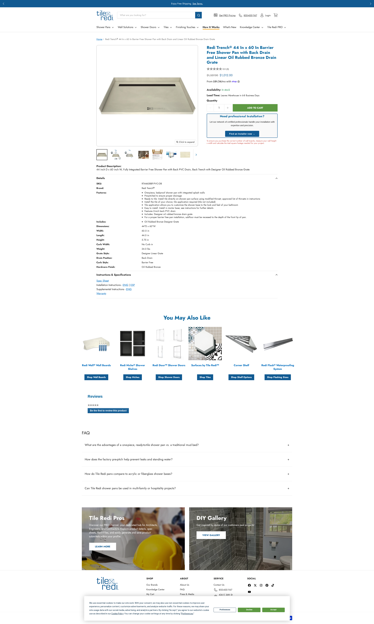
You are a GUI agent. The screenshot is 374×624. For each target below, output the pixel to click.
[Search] (198, 15)
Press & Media (187, 594)
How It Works (211, 27)
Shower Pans (103, 27)
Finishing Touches (185, 27)
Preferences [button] (187, 613)
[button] (3, 3)
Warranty (101, 293)
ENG (125, 285)
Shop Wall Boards (96, 377)
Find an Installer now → (242, 134)
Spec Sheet (102, 281)
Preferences (225, 610)
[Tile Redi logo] (105, 15)
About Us (184, 584)
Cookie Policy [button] (117, 613)
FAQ (182, 589)
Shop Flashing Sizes (277, 377)
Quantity (212, 100)
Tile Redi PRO (275, 27)
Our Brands (151, 584)
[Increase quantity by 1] (227, 108)
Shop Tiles (205, 377)
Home (99, 39)
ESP (132, 285)
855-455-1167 (225, 589)
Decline (249, 610)
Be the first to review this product (109, 411)
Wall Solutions (125, 27)
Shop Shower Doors (169, 377)
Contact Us (219, 584)
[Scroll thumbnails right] (195, 154)
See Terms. (198, 3)
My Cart (150, 594)
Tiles (166, 27)
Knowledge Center (250, 27)
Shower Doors (148, 27)
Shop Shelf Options (241, 377)
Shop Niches (132, 377)
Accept (273, 610)
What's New (229, 27)
